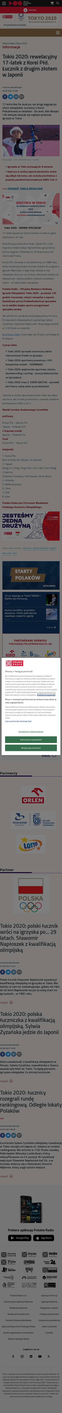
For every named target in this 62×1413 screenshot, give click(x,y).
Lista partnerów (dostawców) (18, 721)
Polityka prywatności (46, 694)
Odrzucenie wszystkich (31, 739)
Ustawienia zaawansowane (31, 731)
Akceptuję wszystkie (31, 747)
